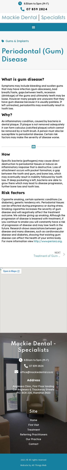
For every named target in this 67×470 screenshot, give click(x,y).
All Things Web (39, 465)
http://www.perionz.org (48, 241)
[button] (33, 27)
